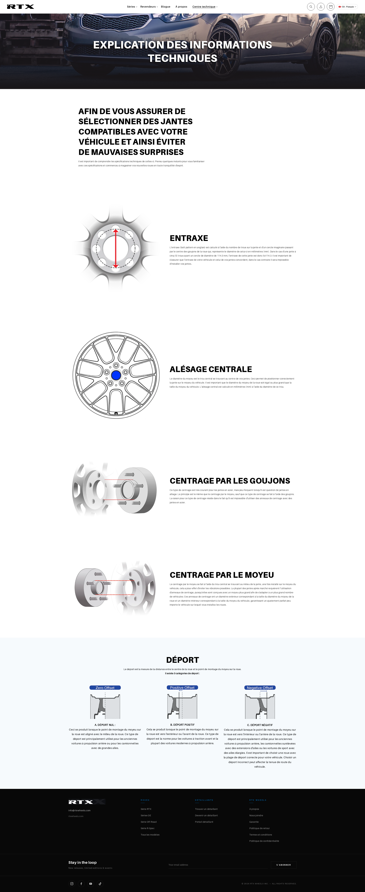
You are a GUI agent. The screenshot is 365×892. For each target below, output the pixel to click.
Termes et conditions (260, 834)
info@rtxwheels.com (79, 810)
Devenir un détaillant (206, 815)
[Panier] (330, 7)
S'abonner (283, 865)
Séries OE (146, 815)
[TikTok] (100, 883)
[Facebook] (81, 883)
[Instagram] (71, 883)
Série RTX (146, 809)
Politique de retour (259, 828)
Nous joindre (256, 815)
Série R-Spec (147, 828)
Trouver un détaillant (206, 809)
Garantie (254, 821)
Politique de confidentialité (264, 841)
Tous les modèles (150, 834)
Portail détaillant (204, 821)
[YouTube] (90, 883)
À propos (254, 809)
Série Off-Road (149, 821)
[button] (131, 6)
